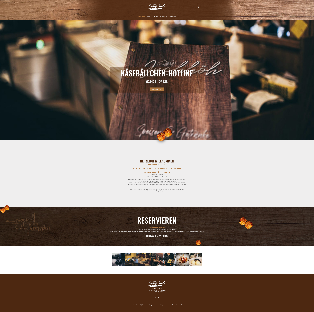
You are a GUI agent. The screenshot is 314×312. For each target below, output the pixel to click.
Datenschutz (172, 16)
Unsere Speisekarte (157, 89)
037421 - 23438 (157, 81)
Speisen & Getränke (152, 16)
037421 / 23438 (159, 292)
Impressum (163, 16)
